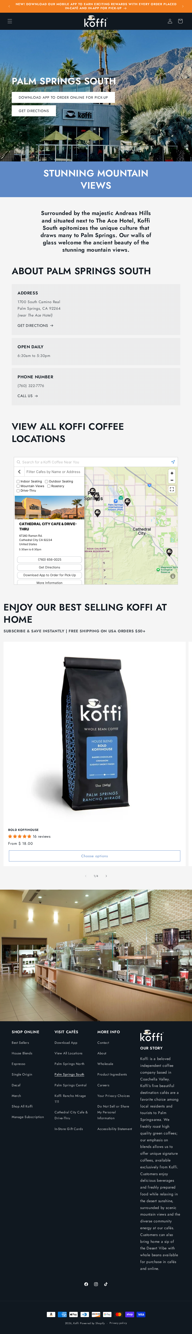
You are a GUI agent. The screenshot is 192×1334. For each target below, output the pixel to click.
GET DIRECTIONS (34, 110)
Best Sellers (20, 1042)
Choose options (94, 856)
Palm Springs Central (71, 1085)
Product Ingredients (112, 1074)
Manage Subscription (28, 1117)
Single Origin (22, 1074)
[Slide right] (106, 876)
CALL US (25, 396)
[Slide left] (86, 876)
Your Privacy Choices (113, 1095)
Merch (16, 1095)
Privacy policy (118, 1323)
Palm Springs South (69, 1074)
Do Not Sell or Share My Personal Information (113, 1112)
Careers (103, 1085)
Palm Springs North (70, 1063)
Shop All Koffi (22, 1106)
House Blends (22, 1053)
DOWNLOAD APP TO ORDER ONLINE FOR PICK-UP (63, 97)
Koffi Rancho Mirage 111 (70, 1098)
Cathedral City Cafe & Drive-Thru (71, 1115)
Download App (66, 1042)
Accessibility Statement (114, 1129)
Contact (103, 1042)
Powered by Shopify (92, 1323)
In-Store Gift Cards (69, 1129)
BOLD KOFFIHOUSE (23, 830)
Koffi (76, 1323)
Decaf (16, 1085)
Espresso (19, 1063)
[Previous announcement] (9, 6)
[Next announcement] (183, 6)
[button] (10, 21)
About (101, 1053)
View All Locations (69, 1053)
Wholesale (105, 1063)
